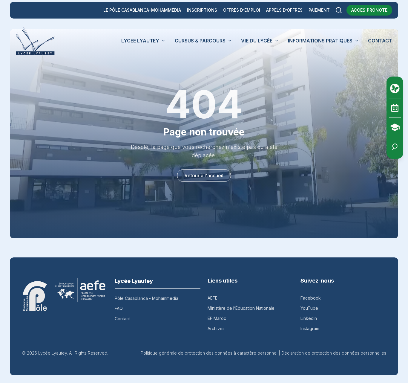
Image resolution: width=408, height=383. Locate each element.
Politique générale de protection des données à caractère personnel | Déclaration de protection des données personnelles (263, 352)
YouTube (309, 308)
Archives (216, 328)
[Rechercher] (339, 10)
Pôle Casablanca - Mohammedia (146, 298)
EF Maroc (217, 318)
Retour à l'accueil (204, 175)
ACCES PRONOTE (369, 10)
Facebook (310, 297)
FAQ (119, 308)
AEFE (212, 297)
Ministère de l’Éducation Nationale (241, 308)
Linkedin (308, 318)
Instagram (309, 328)
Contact (122, 318)
